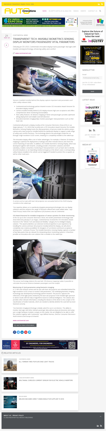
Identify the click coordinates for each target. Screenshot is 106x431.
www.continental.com (23, 53)
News (44, 11)
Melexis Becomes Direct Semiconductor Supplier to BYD (41, 399)
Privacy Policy (18, 415)
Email (84, 74)
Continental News (20, 35)
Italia (32, 4)
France (28, 4)
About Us (7, 415)
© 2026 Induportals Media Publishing (18, 417)
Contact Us (92, 11)
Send (92, 91)
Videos (76, 11)
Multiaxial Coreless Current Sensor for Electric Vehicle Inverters (46, 380)
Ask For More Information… (25, 325)
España (23, 4)
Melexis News (23, 396)
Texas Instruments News (26, 377)
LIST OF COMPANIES (11, 420)
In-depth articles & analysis (60, 11)
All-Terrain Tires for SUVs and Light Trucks (36, 362)
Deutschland (16, 4)
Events (83, 11)
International (7, 4)
